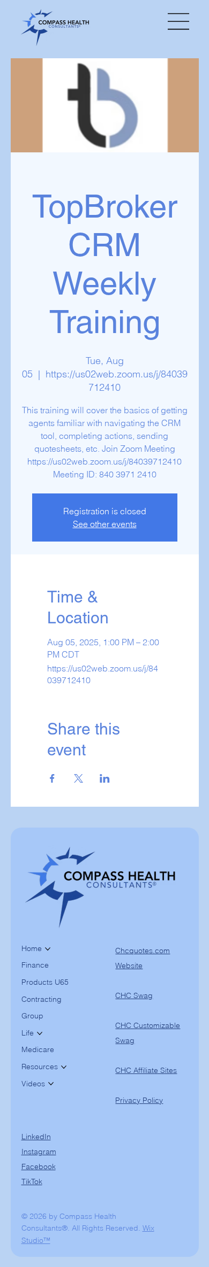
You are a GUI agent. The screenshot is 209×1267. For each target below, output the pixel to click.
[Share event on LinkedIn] (105, 778)
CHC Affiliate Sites (146, 1070)
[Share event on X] (78, 778)
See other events (105, 524)
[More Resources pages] (63, 1067)
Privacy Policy (139, 1100)
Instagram (38, 1151)
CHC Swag (134, 995)
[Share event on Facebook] (52, 778)
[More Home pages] (47, 949)
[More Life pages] (39, 1033)
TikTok (31, 1181)
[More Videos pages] (51, 1083)
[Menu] (179, 21)
